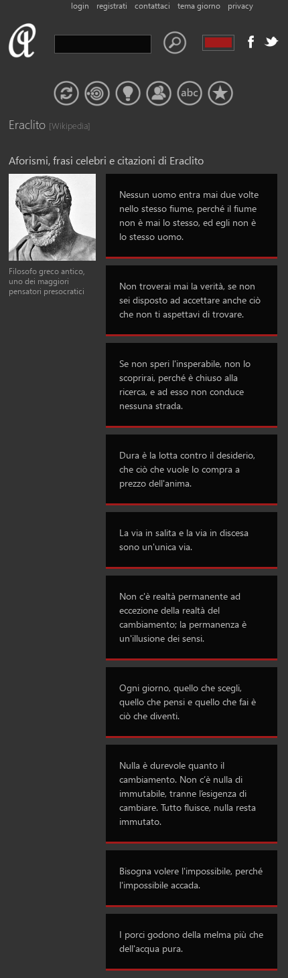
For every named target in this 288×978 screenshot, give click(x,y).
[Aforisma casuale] (66, 93)
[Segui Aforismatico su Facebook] (251, 41)
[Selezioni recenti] (97, 93)
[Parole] (189, 93)
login (80, 6)
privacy (240, 6)
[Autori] (158, 93)
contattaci (152, 6)
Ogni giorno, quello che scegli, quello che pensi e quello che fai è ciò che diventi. (187, 701)
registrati (111, 6)
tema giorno (198, 6)
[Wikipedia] (62, 125)
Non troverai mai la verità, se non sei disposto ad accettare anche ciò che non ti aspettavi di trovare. (190, 299)
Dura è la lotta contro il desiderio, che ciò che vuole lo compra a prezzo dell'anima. (187, 469)
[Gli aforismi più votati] (128, 93)
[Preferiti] (220, 93)
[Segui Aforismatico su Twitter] (271, 41)
